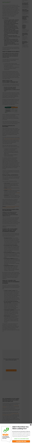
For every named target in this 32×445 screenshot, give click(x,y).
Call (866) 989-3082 (21, 441)
